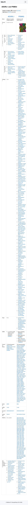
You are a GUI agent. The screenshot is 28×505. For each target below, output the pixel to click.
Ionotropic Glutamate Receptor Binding (12, 461)
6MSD (18, 429)
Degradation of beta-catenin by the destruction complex (22, 131)
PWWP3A (19, 384)
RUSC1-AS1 (21, 387)
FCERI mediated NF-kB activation (22, 144)
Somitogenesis (21, 268)
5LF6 (20, 422)
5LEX (22, 420)
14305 (8, 407)
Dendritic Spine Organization (11, 478)
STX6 (23, 394)
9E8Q (18, 458)
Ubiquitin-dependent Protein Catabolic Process (21, 68)
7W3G (18, 444)
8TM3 (23, 451)
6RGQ (22, 431)
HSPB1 (18, 363)
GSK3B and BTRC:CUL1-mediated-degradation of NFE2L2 (20, 263)
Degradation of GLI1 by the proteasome (22, 177)
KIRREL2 (23, 364)
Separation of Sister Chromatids (21, 142)
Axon (9, 37)
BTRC (21, 348)
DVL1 (21, 356)
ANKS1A (8, 345)
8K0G (20, 449)
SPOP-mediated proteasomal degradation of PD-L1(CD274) (21, 291)
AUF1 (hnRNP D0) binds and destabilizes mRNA (21, 157)
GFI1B (24, 360)
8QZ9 (20, 451)
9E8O (22, 457)
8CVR (20, 447)
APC (11, 345)
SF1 (20, 388)
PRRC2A (18, 378)
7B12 (20, 434)
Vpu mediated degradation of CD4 (21, 121)
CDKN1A (23, 350)
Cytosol (19, 41)
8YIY (20, 455)
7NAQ (20, 436)
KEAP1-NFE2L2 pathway (21, 259)
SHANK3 (8, 350)
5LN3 (24, 422)
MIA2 (18, 371)
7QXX (23, 438)
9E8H (18, 456)
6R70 (18, 431)
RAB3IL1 (22, 384)
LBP (17, 369)
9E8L (18, 457)
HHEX (22, 362)
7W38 (18, 442)
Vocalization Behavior (10, 464)
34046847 (9, 336)
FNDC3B (18, 359)
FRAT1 (23, 359)
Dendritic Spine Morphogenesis (11, 471)
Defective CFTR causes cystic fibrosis (21, 195)
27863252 (20, 337)
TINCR (21, 397)
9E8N (20, 457)
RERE (21, 386)
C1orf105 (18, 349)
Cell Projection (10, 42)
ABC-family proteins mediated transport (22, 155)
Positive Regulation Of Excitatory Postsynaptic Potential (11, 474)
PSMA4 (21, 379)
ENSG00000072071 (10, 410)
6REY (20, 431)
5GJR (23, 419)
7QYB (23, 440)
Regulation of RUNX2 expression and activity (21, 237)
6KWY (20, 428)
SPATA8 (21, 392)
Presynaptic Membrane (10, 40)
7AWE (18, 434)
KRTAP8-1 (19, 367)
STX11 (24, 393)
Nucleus (19, 37)
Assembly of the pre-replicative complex (22, 205)
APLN (21, 345)
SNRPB (18, 391)
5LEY (25, 420)
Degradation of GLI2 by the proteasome (22, 179)
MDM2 (22, 370)
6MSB (23, 428)
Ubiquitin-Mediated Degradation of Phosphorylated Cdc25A (21, 215)
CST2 (18, 353)
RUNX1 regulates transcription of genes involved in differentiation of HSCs (21, 232)
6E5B (18, 428)
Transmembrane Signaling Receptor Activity (11, 52)
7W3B (18, 443)
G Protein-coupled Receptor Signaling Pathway (11, 72)
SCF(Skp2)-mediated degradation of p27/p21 (22, 127)
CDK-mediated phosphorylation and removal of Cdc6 (22, 210)
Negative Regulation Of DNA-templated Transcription (22, 476)
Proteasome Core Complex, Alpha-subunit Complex (21, 46)
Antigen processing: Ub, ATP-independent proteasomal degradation (21, 282)
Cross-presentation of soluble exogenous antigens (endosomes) (22, 92)
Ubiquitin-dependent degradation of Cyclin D (21, 219)
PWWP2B (22, 383)
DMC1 (24, 355)
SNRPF (18, 392)
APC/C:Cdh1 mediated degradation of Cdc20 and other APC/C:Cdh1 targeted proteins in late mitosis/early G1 (22, 111)
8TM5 (20, 452)
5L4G (18, 420)
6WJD (18, 433)
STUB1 (21, 393)
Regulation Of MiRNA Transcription (22, 492)
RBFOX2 (18, 386)
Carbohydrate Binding (10, 61)
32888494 (20, 342)
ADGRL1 (11, 16)
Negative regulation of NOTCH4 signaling (22, 256)
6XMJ (23, 433)
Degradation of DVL (21, 164)
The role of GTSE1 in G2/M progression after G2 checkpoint (22, 223)
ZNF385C (22, 400)
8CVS (23, 447)
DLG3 (12, 346)
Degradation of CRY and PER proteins (21, 301)
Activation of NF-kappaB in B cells (21, 80)
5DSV (18, 419)
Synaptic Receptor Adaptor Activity (11, 466)
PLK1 (24, 374)
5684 (18, 404)
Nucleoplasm (20, 38)
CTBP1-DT (21, 353)
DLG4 (14, 346)
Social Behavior (11, 469)
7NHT (23, 436)
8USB (20, 454)
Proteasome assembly (20, 275)
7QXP (23, 437)
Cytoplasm (20, 40)
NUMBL (18, 373)
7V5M (20, 441)
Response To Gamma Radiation (21, 467)
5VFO (22, 424)
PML (18, 376)
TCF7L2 (18, 397)
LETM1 (20, 369)
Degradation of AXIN (22, 163)
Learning (9, 480)
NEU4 (20, 371)
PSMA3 (21, 16)
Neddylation (20, 248)
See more (8, 481)
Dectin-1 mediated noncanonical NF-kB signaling (22, 172)
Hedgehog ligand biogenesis (21, 166)
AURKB (22, 346)
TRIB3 (18, 398)
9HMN (20, 458)
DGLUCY (21, 355)
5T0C (20, 423)
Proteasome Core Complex (21, 43)
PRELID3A (24, 376)
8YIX (18, 455)
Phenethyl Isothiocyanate (21, 329)
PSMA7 (21, 380)
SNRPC (21, 391)
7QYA (20, 440)
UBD (20, 398)
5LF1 (22, 421)
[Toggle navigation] (25, 2)
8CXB (20, 448)
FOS (21, 359)
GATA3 (21, 360)
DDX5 (18, 355)
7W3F (23, 443)
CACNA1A (9, 346)
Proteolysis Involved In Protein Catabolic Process (22, 76)
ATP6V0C (19, 346)
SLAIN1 (18, 390)
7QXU (18, 438)
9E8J (22, 456)
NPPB (22, 372)
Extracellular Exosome (20, 48)
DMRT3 (18, 356)
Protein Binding (11, 57)
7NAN (20, 435)
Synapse (9, 44)
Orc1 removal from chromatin (21, 207)
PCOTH (21, 374)
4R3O (18, 417)
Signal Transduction (11, 66)
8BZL (18, 447)
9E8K (24, 456)
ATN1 (24, 345)
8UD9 (18, 454)
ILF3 (23, 363)
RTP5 (18, 387)
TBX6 (22, 395)
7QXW (20, 438)
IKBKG (21, 363)
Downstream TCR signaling (21, 134)
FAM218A (23, 357)
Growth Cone (10, 38)
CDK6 (21, 350)
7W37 (23, 441)
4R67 (20, 417)
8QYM (18, 450)
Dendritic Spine (11, 479)
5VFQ (18, 426)
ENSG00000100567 (20, 410)
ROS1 (11, 348)
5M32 (18, 423)
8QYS (18, 451)
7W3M (23, 445)
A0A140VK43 (19, 414)
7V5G (18, 441)
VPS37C (18, 399)
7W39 (20, 442)
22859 (8, 404)
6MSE (20, 429)
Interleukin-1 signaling (20, 254)
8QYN (20, 450)
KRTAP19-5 (19, 366)
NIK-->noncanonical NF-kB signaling (21, 192)
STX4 (21, 394)
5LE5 (20, 420)
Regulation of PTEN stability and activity (22, 247)
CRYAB (18, 352)
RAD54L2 (18, 385)
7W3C (20, 443)
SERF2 (18, 388)
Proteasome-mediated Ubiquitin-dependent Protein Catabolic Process (21, 72)
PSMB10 (18, 381)
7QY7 (18, 440)
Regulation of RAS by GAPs (21, 186)
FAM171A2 (19, 357)
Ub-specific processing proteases (20, 202)
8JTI (17, 449)
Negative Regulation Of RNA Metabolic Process (22, 489)
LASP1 (23, 367)
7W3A (23, 442)
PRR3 (23, 377)
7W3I (23, 444)
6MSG (23, 429)
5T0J (20, 424)
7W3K (20, 445)
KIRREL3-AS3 (19, 365)
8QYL (25, 449)
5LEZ (18, 421)
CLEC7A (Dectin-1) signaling (21, 174)
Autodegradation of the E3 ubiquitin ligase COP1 (21, 147)
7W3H (20, 444)
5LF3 (24, 421)
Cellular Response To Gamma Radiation (21, 472)
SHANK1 (8, 349)
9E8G (24, 455)
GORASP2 (19, 362)
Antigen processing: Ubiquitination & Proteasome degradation (21, 271)
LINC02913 (19, 370)
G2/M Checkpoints (21, 212)
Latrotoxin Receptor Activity (11, 59)
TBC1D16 (18, 395)
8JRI (22, 448)
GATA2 (18, 360)
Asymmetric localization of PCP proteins (21, 161)
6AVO (23, 427)
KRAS (23, 365)
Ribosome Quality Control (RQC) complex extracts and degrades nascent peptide (21, 307)
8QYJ (22, 449)
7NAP (18, 436)
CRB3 (24, 351)
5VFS (23, 426)
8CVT (18, 448)
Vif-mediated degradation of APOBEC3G (20, 124)
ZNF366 (18, 400)
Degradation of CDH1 (20, 267)
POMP (20, 376)
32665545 (20, 334)
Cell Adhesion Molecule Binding (11, 64)
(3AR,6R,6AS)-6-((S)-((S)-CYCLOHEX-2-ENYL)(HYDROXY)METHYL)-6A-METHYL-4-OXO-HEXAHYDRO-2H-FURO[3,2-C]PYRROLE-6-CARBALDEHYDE (22, 322)
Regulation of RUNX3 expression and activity (21, 244)
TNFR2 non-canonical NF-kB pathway (21, 189)
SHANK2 (12, 349)
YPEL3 (24, 399)
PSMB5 (21, 381)
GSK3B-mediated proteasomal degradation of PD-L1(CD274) (21, 286)
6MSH (18, 430)
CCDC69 (22, 349)
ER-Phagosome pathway (21, 87)
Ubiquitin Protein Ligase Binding (21, 53)
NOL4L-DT (23, 371)
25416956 (18, 10)
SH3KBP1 (23, 388)
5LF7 (22, 422)
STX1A (18, 394)
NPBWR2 (18, 372)
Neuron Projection (11, 43)
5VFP (24, 424)
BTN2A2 (18, 348)
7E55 (23, 434)
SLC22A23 (22, 390)
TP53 (24, 397)
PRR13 (20, 377)
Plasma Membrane (11, 35)
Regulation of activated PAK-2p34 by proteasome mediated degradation (21, 138)
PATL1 (18, 374)
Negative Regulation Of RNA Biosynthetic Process (22, 479)
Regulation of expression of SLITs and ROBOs (22, 251)
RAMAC (22, 385)
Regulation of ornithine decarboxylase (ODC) (20, 151)
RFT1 (24, 386)
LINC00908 (24, 369)
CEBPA (18, 351)
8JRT (25, 448)
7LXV (18, 435)
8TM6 (23, 452)
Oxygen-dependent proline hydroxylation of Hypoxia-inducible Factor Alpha (22, 83)
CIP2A (21, 351)
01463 (18, 407)
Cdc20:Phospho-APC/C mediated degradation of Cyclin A (21, 117)
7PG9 (18, 437)
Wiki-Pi (3, 2)
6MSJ (20, 430)
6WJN (20, 433)
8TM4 (18, 452)
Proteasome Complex (20, 36)
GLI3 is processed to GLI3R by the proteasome (22, 182)
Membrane (10, 36)
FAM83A (18, 358)
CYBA (25, 353)
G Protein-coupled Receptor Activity (11, 55)
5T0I (17, 424)
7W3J (18, 445)
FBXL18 (21, 358)
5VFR (20, 426)
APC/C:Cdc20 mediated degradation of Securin (20, 104)
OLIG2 (21, 373)
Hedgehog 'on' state (21, 184)
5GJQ (20, 419)
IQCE (18, 364)
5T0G (22, 423)
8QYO (23, 450)
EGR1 (23, 356)
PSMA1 (21, 378)
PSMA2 (18, 379)
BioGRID (9, 12)
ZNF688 (18, 401)
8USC (23, 454)
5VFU (20, 427)
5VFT (18, 427)
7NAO (23, 435)
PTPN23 (18, 383)
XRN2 (21, 399)
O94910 (8, 414)
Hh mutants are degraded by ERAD (21, 169)
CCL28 (18, 350)
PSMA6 (18, 380)
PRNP (18, 377)
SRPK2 (18, 393)
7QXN (20, 437)
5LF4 (18, 422)
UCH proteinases (21, 199)
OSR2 (24, 373)
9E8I (20, 456)
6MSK (23, 430)
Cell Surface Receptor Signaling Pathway (11, 69)
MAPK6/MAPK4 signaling (21, 198)
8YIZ (22, 455)
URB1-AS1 (23, 398)
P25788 (23, 414)
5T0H (25, 423)
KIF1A (20, 364)
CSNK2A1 (22, 352)
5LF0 (20, 421)
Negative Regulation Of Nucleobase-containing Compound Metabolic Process (22, 484)
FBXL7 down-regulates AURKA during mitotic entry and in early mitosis (21, 227)
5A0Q (22, 417)
